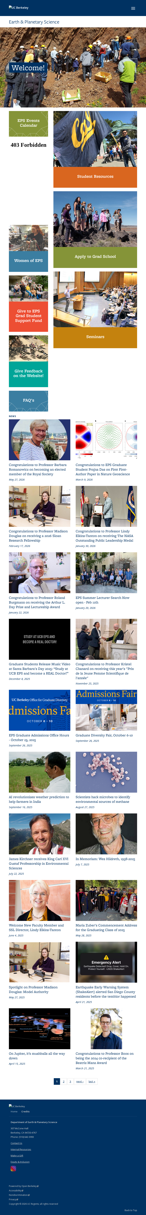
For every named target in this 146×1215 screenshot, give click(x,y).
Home (14, 1111)
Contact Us (16, 1143)
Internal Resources (21, 1149)
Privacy (13, 1199)
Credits (25, 1111)
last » (93, 1081)
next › (81, 1081)
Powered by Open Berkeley (24, 1186)
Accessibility (16, 1190)
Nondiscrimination (19, 1194)
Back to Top (131, 1210)
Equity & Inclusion (20, 1161)
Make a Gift (17, 1155)
